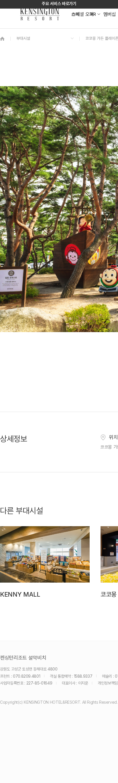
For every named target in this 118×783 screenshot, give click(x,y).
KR (93, 14)
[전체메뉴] (108, 30)
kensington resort (40, 14)
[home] (2, 38)
